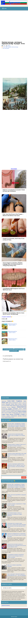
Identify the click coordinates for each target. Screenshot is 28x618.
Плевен (24, 408)
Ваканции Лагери (10, 404)
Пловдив (4, 409)
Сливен (9, 412)
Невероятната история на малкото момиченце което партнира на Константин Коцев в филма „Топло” (16, 545)
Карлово (8, 407)
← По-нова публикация (8, 349)
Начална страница (19, 349)
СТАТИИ (17, 414)
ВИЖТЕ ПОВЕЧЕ (12, 325)
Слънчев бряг (15, 412)
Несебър (10, 408)
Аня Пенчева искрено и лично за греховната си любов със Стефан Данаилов (14, 514)
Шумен (9, 417)
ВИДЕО (7, 405)
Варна (16, 404)
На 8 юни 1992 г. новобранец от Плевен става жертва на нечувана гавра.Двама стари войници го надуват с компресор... (17, 425)
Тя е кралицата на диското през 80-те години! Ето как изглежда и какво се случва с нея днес (15, 556)
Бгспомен (15, 616)
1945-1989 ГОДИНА (7, 47)
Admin (9, 45)
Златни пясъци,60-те (12, 323)
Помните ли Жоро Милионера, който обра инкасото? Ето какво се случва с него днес (17, 455)
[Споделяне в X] (5, 319)
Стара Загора (9, 414)
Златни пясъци (15, 47)
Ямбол (12, 417)
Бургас (10, 402)
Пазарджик (15, 408)
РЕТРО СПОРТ (14, 411)
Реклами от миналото (6, 411)
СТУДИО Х (23, 414)
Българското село (16, 402)
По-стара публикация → (17, 350)
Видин (11, 405)
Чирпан (6, 417)
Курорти (13, 407)
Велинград (4, 405)
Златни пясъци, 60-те (12, 338)
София (3, 414)
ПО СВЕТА (8, 410)
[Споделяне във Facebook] (6, 319)
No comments (6, 48)
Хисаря (3, 417)
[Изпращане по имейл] (2, 319)
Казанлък (4, 407)
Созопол (24, 412)
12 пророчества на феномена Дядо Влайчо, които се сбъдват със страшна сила (16, 435)
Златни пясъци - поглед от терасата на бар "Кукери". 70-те (13, 43)
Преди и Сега (14, 409)
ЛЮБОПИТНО (21, 407)
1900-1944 (4, 401)
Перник (20, 408)
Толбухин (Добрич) (6, 415)
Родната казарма (21, 411)
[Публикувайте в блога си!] (3, 319)
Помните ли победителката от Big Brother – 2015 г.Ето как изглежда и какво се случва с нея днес (16, 535)
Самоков (6, 412)
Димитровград (16, 405)
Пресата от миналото (22, 409)
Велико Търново (22, 404)
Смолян (20, 412)
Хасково (24, 415)
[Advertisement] (14, 27)
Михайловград (4, 408)
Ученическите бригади (16, 415)
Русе (3, 412)
